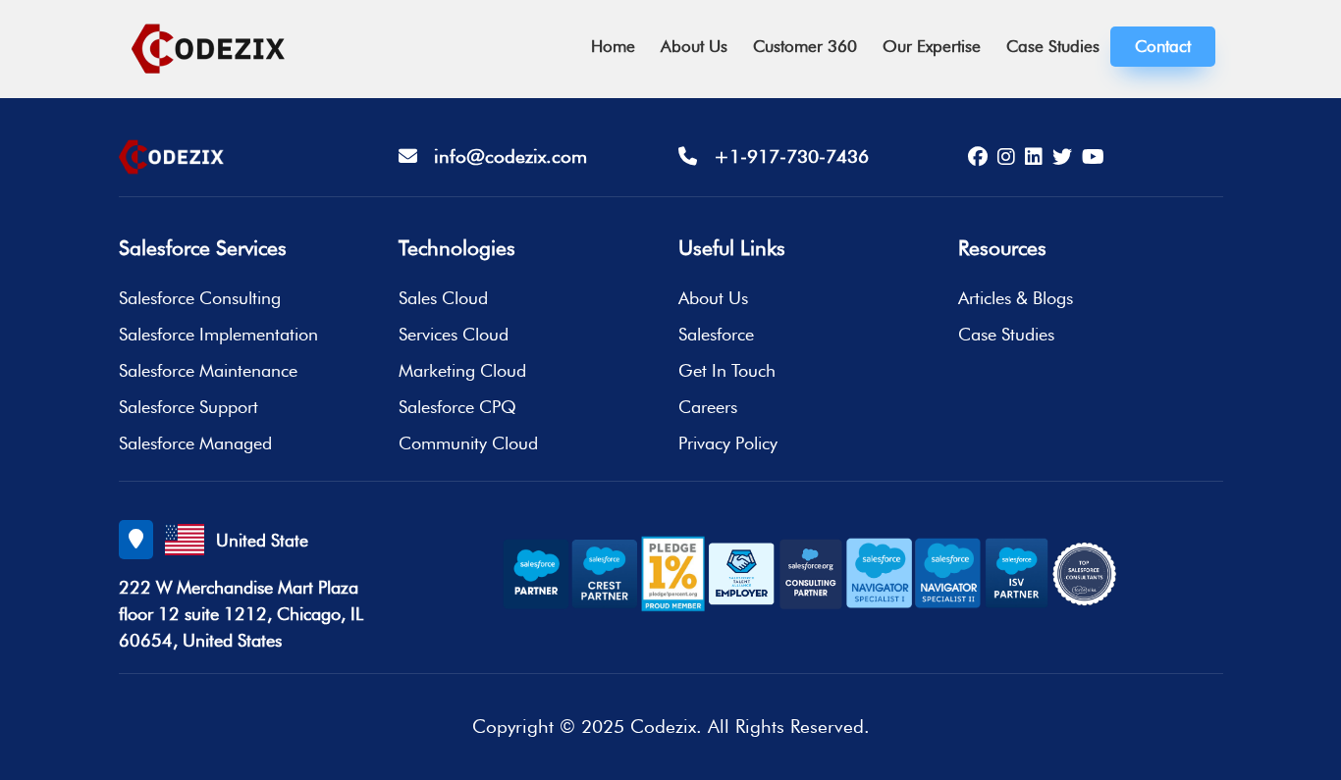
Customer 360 (805, 46)
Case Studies (1053, 46)
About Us (694, 46)
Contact (1163, 46)
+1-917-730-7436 (783, 156)
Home (613, 46)
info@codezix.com (502, 156)
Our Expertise (932, 46)
